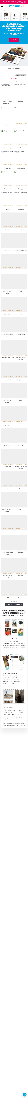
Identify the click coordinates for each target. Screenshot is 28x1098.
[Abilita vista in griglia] (11, 81)
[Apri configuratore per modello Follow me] (20, 499)
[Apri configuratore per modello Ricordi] (7, 261)
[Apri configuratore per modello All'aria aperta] (7, 435)
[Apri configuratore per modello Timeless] (7, 199)
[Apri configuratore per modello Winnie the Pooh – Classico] (7, 281)
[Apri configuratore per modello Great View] (20, 199)
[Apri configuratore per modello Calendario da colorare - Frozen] (7, 324)
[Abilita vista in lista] (16, 81)
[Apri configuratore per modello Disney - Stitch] (20, 261)
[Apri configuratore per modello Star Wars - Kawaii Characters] (7, 413)
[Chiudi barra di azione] (25, 1)
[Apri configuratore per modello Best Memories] (20, 158)
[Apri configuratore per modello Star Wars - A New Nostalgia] (20, 347)
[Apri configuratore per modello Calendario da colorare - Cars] (7, 542)
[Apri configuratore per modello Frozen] (20, 304)
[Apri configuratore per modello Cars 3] (20, 479)
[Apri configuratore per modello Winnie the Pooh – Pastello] (7, 390)
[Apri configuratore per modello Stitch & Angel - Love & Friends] (20, 456)
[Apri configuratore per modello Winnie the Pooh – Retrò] (7, 347)
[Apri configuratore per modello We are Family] (7, 138)
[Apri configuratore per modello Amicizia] (20, 220)
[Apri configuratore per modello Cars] (20, 281)
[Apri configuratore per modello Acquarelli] (20, 542)
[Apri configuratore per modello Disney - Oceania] (20, 370)
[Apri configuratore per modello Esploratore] (7, 304)
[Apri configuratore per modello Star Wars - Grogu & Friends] (7, 499)
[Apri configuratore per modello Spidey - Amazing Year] (20, 240)
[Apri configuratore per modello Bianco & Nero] (7, 158)
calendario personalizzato (17, 725)
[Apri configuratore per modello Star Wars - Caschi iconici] (7, 565)
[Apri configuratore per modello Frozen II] (20, 435)
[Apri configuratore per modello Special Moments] (20, 324)
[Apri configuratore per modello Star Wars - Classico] (20, 413)
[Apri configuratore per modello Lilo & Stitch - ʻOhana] (7, 522)
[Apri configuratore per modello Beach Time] (20, 522)
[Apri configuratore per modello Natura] (20, 390)
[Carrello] (25, 6)
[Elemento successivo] (26, 10)
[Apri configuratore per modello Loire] (7, 479)
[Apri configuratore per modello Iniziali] (7, 588)
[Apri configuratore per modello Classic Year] (7, 179)
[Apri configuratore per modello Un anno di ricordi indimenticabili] (7, 91)
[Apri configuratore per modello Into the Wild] (7, 370)
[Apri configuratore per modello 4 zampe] (7, 220)
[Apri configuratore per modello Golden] (20, 138)
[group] (14, 81)
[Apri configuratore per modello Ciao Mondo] (7, 240)
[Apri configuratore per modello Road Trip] (20, 114)
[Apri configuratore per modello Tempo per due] (7, 456)
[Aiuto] (25, 1094)
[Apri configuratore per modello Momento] (20, 588)
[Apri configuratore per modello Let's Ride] (20, 565)
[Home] (14, 6)
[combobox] (20, 75)
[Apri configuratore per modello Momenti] (20, 91)
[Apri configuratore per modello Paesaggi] (20, 179)
